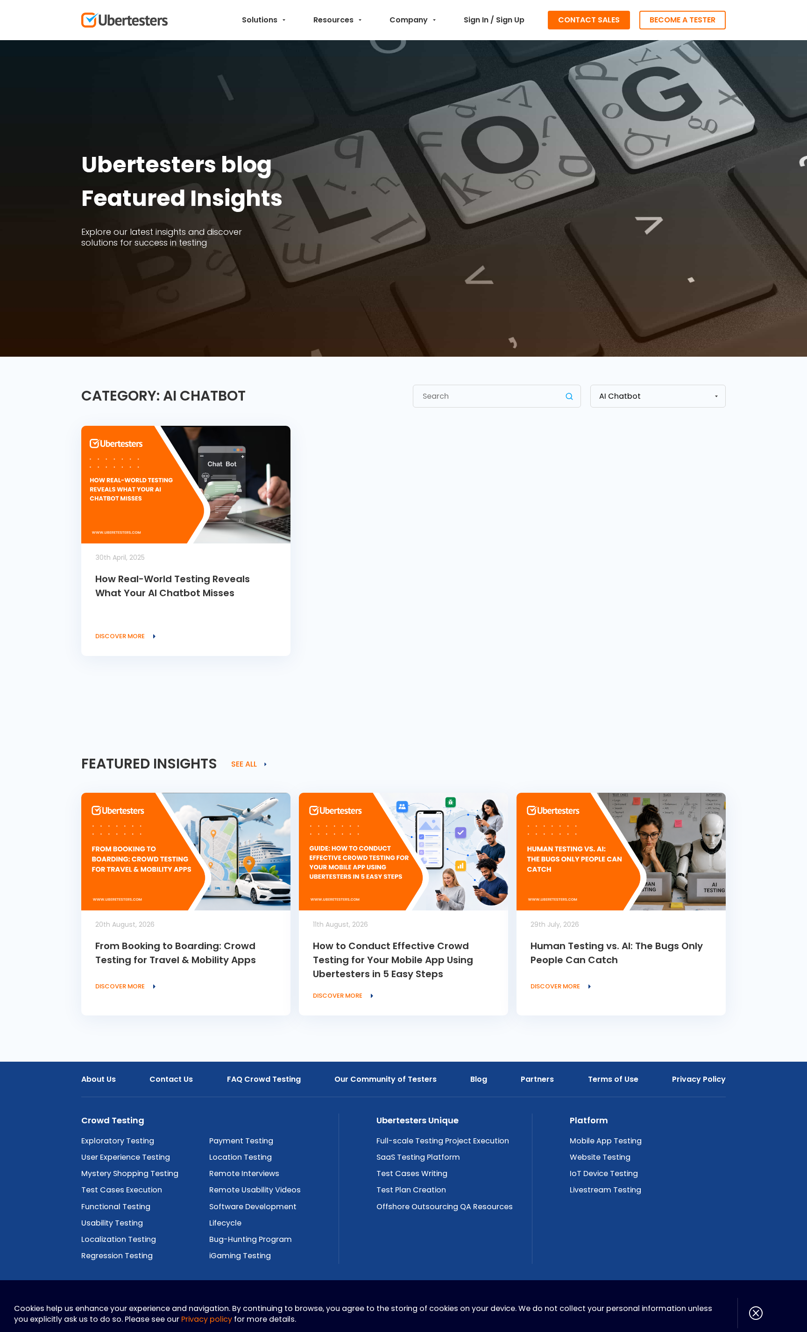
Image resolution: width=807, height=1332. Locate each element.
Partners (537, 1079)
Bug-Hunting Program (250, 1239)
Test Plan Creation (411, 1189)
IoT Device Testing (604, 1173)
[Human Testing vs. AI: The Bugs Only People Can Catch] (621, 851)
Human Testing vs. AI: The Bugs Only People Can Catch (617, 952)
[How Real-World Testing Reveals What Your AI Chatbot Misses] (185, 484)
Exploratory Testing (117, 1140)
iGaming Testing (240, 1255)
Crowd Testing (112, 1120)
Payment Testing (241, 1140)
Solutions (259, 19)
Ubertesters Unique (417, 1120)
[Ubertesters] (124, 20)
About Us (98, 1079)
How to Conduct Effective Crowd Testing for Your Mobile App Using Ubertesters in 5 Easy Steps (393, 959)
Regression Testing (117, 1255)
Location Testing (240, 1157)
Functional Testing (115, 1206)
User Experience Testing (125, 1157)
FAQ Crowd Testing (264, 1079)
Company (408, 19)
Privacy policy (206, 1319)
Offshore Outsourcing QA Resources (444, 1206)
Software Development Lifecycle (253, 1214)
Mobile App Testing (606, 1140)
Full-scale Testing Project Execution (442, 1140)
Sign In (476, 19)
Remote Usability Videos (255, 1189)
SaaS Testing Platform (418, 1157)
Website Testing (600, 1157)
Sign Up (510, 19)
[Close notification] (750, 1313)
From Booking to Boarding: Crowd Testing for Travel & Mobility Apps (175, 952)
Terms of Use (613, 1079)
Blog (478, 1079)
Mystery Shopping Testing (129, 1173)
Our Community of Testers (385, 1079)
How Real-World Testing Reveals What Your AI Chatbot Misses (172, 585)
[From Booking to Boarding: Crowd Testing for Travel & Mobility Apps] (185, 851)
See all (244, 764)
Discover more (120, 636)
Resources (333, 19)
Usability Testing (112, 1223)
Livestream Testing (605, 1189)
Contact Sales (589, 19)
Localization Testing (118, 1239)
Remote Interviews (244, 1173)
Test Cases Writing (411, 1173)
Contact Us (171, 1079)
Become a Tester (682, 19)
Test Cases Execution (121, 1189)
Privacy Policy (699, 1079)
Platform (589, 1120)
